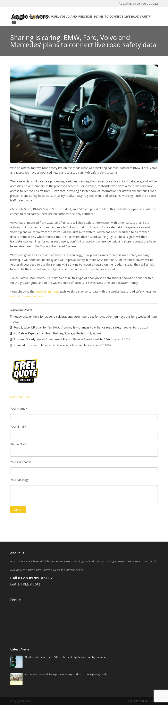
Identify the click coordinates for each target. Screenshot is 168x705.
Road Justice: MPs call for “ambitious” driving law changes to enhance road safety (67, 327)
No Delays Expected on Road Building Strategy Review (49, 333)
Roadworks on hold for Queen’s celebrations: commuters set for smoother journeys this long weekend (81, 316)
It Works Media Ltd (147, 701)
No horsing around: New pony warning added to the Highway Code (66, 674)
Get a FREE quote (25, 584)
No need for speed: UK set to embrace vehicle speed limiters (53, 345)
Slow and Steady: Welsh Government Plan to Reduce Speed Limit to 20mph (63, 339)
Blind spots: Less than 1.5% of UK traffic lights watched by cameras (66, 657)
